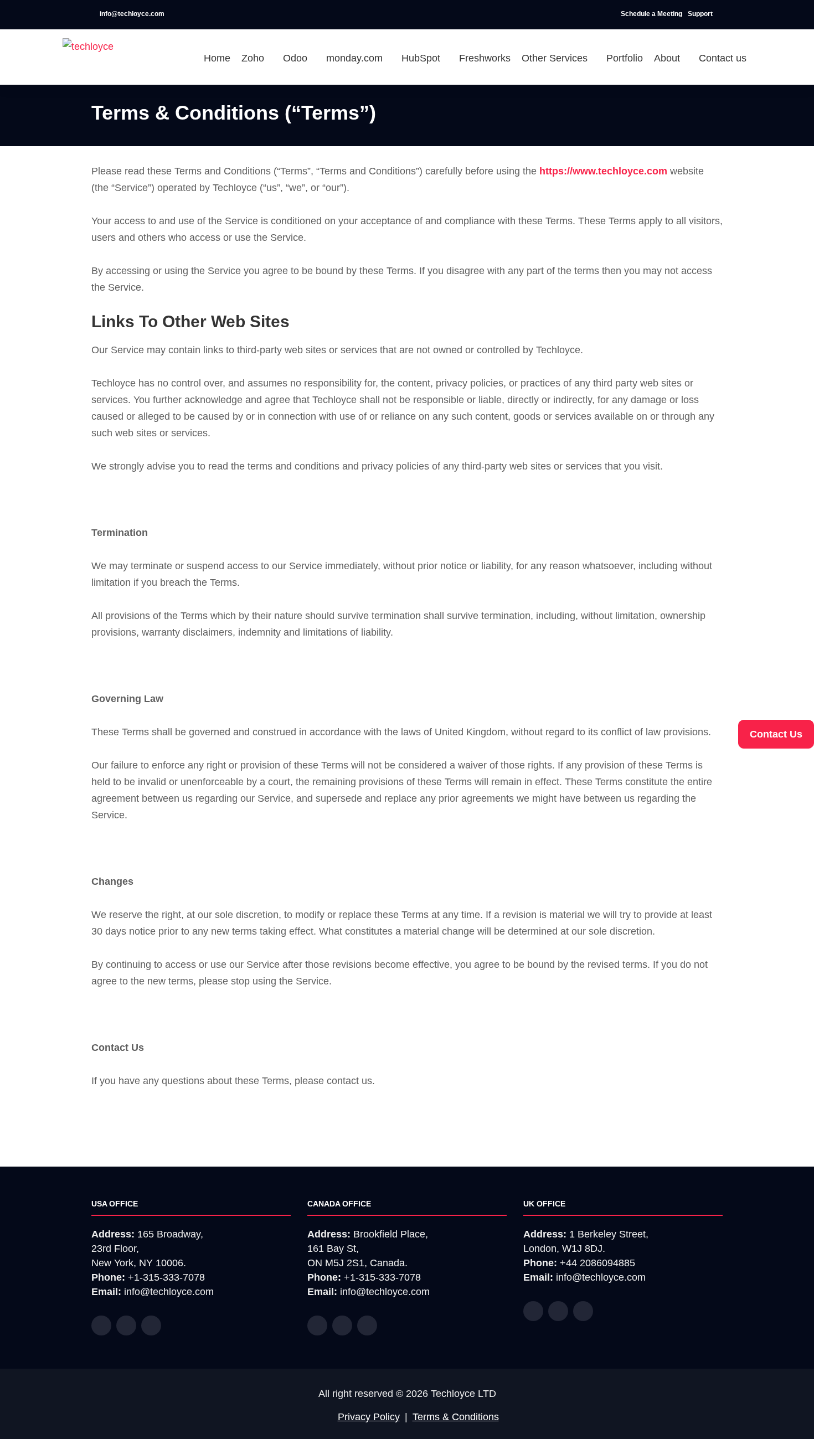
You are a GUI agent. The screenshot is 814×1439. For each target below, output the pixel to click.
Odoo (296, 58)
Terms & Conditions (456, 1416)
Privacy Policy (369, 1416)
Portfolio (624, 58)
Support (701, 14)
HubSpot (422, 58)
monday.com (355, 58)
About (668, 58)
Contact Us (776, 734)
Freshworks (485, 58)
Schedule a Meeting (651, 14)
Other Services (556, 58)
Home (217, 58)
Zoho (254, 58)
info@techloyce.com (131, 14)
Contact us (722, 58)
